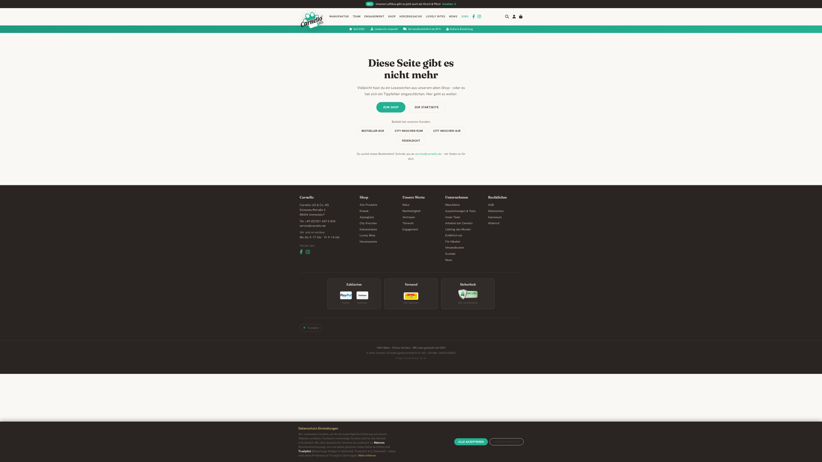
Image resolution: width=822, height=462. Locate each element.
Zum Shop (391, 107)
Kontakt (450, 254)
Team (357, 16)
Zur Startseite (427, 107)
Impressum (495, 217)
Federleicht (411, 140)
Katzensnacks (368, 229)
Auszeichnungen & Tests (460, 211)
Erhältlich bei (453, 235)
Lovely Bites (435, 16)
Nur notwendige (506, 442)
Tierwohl (408, 223)
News (453, 16)
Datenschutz (496, 211)
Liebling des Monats (458, 229)
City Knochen (368, 223)
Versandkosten (454, 247)
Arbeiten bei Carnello (459, 223)
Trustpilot (313, 328)
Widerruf (493, 223)
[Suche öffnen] (507, 17)
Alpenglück (367, 217)
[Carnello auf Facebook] (473, 16)
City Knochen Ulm (446, 131)
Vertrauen (408, 217)
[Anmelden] (514, 17)
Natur (406, 205)
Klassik (364, 211)
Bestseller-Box (373, 131)
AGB (491, 205)
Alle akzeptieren (471, 442)
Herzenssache (410, 16)
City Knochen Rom (409, 131)
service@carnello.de (428, 154)
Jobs (465, 16)
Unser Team (452, 217)
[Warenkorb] (520, 17)
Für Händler (452, 241)
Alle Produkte (368, 205)
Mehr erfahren (367, 455)
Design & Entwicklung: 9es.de (411, 358)
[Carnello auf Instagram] (479, 16)
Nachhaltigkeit (411, 211)
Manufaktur (339, 16)
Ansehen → (449, 4)
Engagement (374, 16)
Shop (392, 16)
